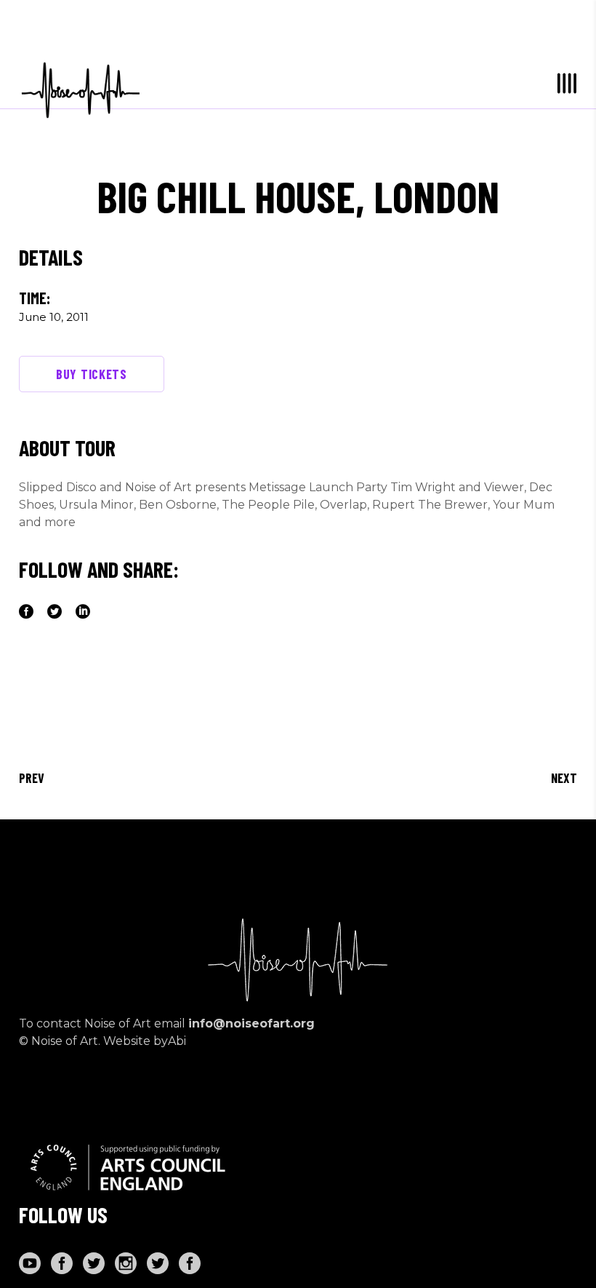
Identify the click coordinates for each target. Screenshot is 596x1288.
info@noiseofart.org (251, 1023)
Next (564, 778)
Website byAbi (144, 1041)
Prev (31, 778)
